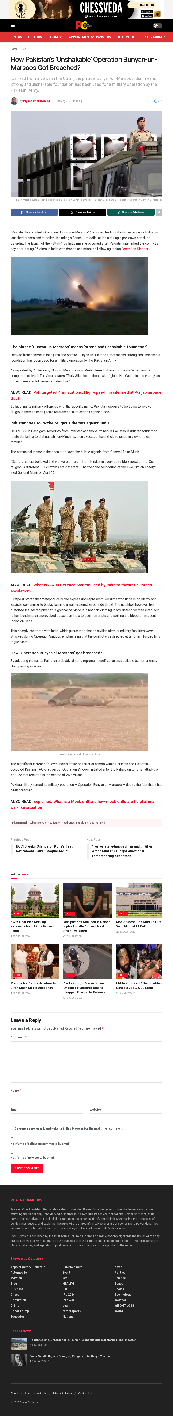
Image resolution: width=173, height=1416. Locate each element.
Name (16, 1090)
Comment (19, 1037)
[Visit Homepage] (83, 25)
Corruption (18, 1300)
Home (14, 48)
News (18, 37)
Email (16, 1110)
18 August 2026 (21, 993)
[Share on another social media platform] (159, 212)
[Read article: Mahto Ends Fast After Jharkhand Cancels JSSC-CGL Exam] (140, 961)
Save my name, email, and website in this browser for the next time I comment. (69, 1128)
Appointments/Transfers (90, 37)
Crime (15, 1305)
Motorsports (72, 1311)
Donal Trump (20, 1311)
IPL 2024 (69, 1294)
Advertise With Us (35, 1393)
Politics (35, 37)
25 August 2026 (21, 936)
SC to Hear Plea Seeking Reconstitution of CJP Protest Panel (32, 926)
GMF (66, 1278)
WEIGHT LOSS (124, 1305)
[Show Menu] (13, 25)
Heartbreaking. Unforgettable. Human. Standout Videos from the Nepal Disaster (83, 1339)
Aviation (16, 1278)
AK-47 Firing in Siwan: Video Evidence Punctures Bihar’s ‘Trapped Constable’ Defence (84, 987)
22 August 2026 (126, 932)
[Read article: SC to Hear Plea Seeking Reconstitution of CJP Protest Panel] (35, 900)
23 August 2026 (73, 936)
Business (55, 37)
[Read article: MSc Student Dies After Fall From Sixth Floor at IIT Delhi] (140, 900)
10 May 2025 (64, 101)
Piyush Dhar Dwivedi (37, 101)
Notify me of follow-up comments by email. (40, 1143)
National (68, 1316)
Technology (123, 1294)
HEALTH (68, 1283)
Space (119, 1283)
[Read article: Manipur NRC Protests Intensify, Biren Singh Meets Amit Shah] (35, 961)
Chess (15, 1294)
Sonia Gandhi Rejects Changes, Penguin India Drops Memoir (70, 1356)
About (14, 1393)
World (119, 1311)
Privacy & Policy (62, 1393)
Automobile (127, 37)
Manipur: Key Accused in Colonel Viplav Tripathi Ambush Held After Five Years (87, 926)
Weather (120, 1300)
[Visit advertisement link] (86, 9)
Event (66, 1272)
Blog (23, 48)
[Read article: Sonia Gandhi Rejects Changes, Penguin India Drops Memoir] (19, 1360)
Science (120, 1278)
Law (65, 1305)
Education (18, 1316)
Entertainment (155, 37)
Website (95, 1109)
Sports (119, 1289)
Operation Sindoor (135, 249)
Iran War (68, 1300)
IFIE (65, 1289)
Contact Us (85, 1393)
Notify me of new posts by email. (33, 1157)
